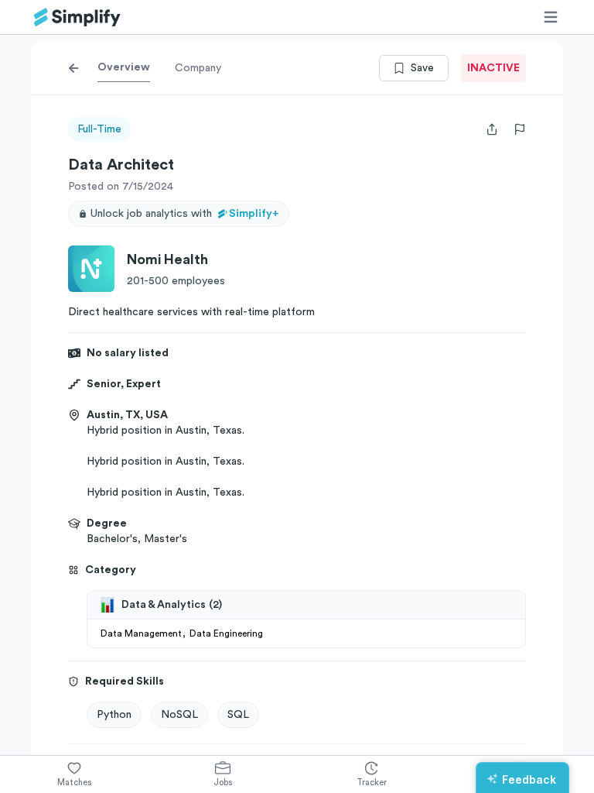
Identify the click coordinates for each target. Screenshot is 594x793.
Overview (123, 67)
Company (198, 68)
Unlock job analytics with (184, 213)
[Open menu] (550, 17)
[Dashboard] (77, 17)
